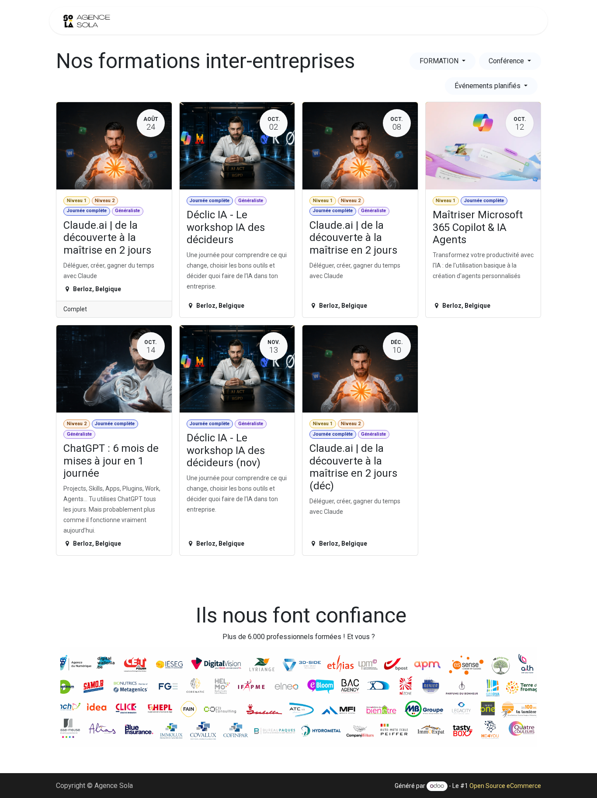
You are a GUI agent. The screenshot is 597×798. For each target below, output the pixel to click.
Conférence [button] (507, 61)
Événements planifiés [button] (488, 86)
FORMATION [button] (440, 61)
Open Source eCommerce (505, 785)
